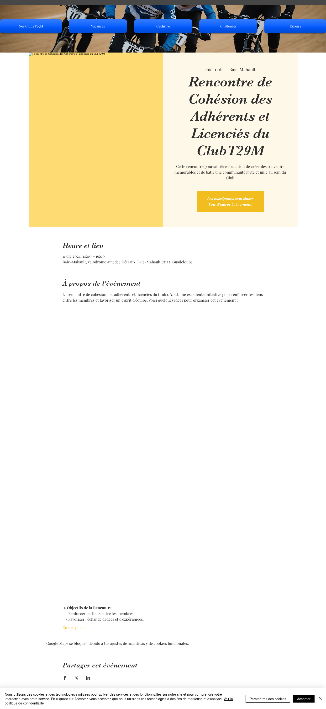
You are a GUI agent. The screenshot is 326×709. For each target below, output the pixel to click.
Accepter (303, 698)
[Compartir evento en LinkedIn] (88, 678)
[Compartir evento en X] (76, 678)
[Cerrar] (320, 698)
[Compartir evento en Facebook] (65, 678)
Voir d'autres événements (230, 204)
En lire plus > (74, 627)
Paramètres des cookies (268, 698)
